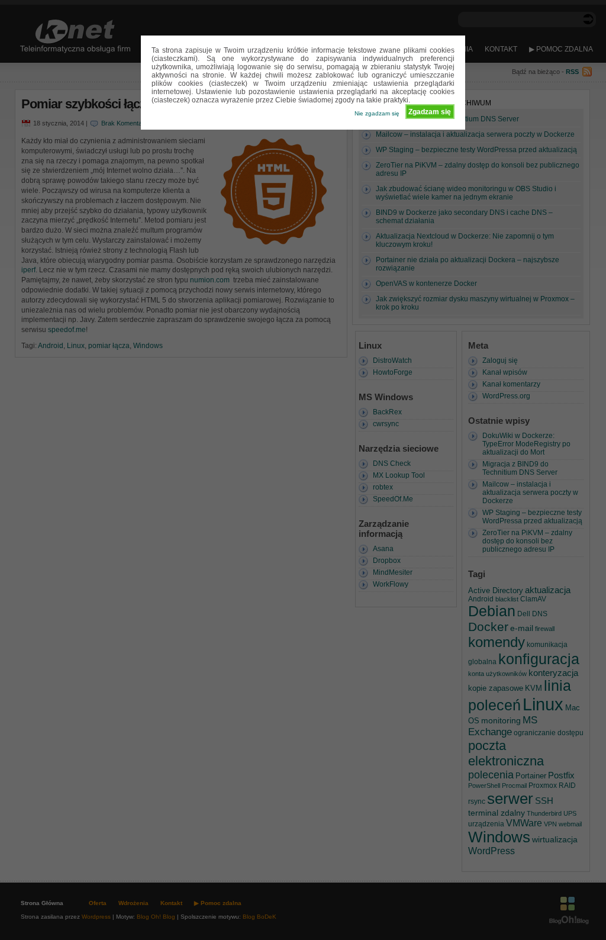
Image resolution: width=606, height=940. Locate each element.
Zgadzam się (429, 112)
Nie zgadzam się (376, 113)
